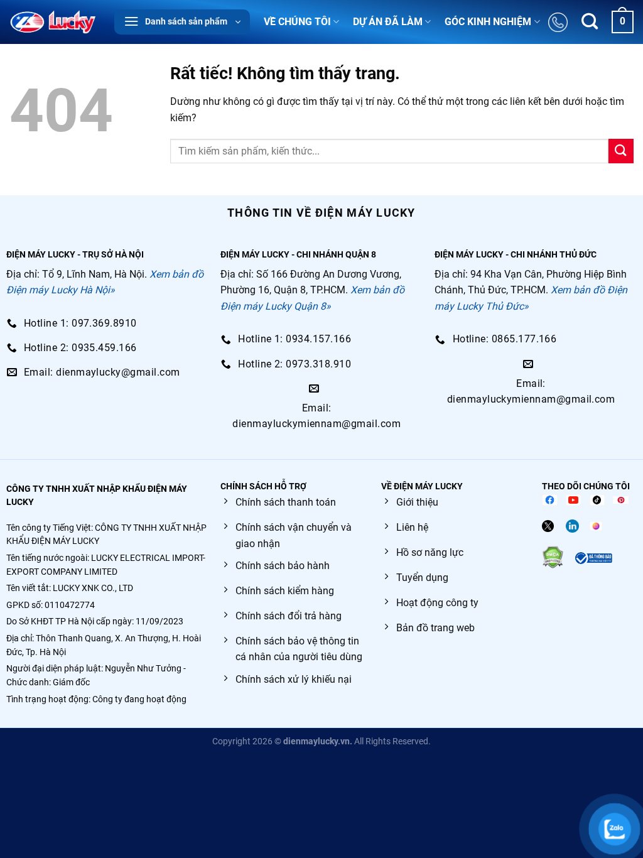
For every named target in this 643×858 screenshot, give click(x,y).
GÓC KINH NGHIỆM (488, 22)
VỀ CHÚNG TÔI (297, 22)
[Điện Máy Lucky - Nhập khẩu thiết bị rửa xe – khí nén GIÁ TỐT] (52, 22)
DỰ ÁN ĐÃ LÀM (388, 22)
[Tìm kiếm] (589, 22)
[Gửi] (621, 151)
